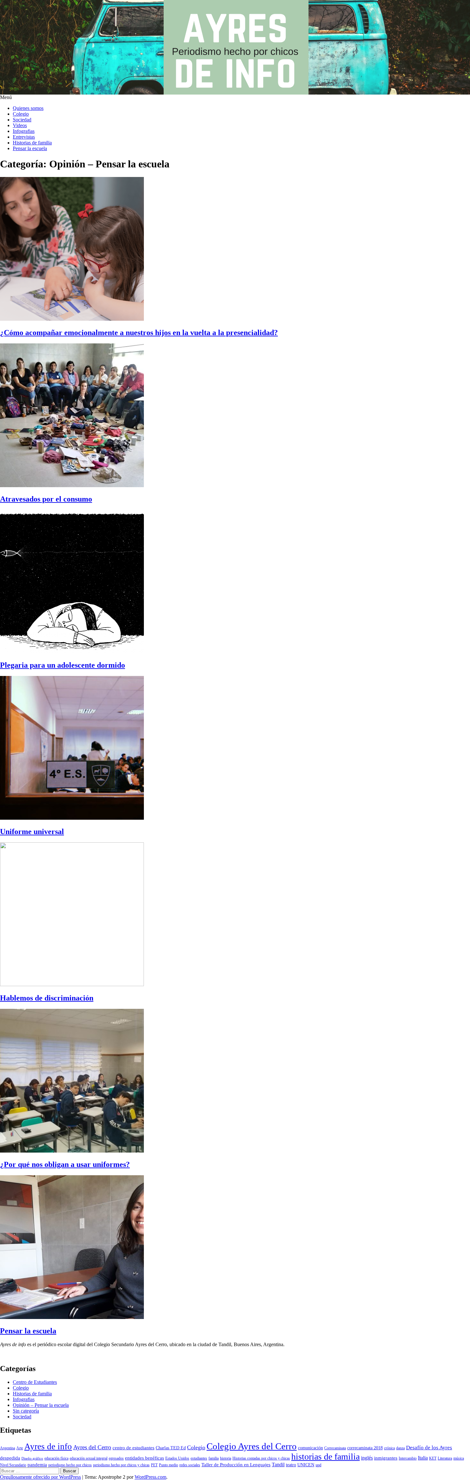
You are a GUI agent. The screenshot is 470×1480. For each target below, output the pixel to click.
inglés (367, 1458)
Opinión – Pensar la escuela (41, 1405)
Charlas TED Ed (171, 1447)
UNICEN (305, 1464)
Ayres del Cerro (92, 1447)
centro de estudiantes (133, 1447)
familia (213, 1458)
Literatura (445, 1458)
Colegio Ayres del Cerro (252, 1446)
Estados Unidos (177, 1458)
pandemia (37, 1464)
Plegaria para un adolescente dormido (62, 665)
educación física (56, 1458)
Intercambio (408, 1458)
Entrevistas (24, 137)
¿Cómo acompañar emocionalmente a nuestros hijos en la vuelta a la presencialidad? (139, 332)
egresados (116, 1458)
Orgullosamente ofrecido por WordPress (40, 1477)
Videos (20, 125)
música (458, 1458)
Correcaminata (335, 1448)
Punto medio (168, 1465)
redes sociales (189, 1465)
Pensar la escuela (30, 148)
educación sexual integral (88, 1458)
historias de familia (325, 1456)
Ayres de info (48, 1446)
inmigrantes (385, 1458)
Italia (423, 1458)
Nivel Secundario (13, 1465)
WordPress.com (150, 1477)
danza (400, 1448)
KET (432, 1458)
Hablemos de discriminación (46, 998)
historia (225, 1458)
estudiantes (199, 1458)
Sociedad (22, 119)
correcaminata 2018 (365, 1447)
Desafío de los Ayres (429, 1448)
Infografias (24, 131)
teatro (291, 1464)
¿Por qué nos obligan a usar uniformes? (65, 1164)
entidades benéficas (144, 1458)
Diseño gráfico (32, 1458)
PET (154, 1465)
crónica (389, 1448)
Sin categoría (26, 1411)
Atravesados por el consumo (46, 499)
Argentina (7, 1448)
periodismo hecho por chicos (70, 1465)
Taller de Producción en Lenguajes (235, 1464)
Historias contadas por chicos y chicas (261, 1458)
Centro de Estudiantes (35, 1382)
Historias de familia (32, 142)
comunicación (310, 1447)
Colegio (21, 114)
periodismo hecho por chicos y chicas (121, 1465)
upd (318, 1465)
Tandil (278, 1464)
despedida (10, 1458)
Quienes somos (28, 108)
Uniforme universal (32, 831)
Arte (19, 1448)
